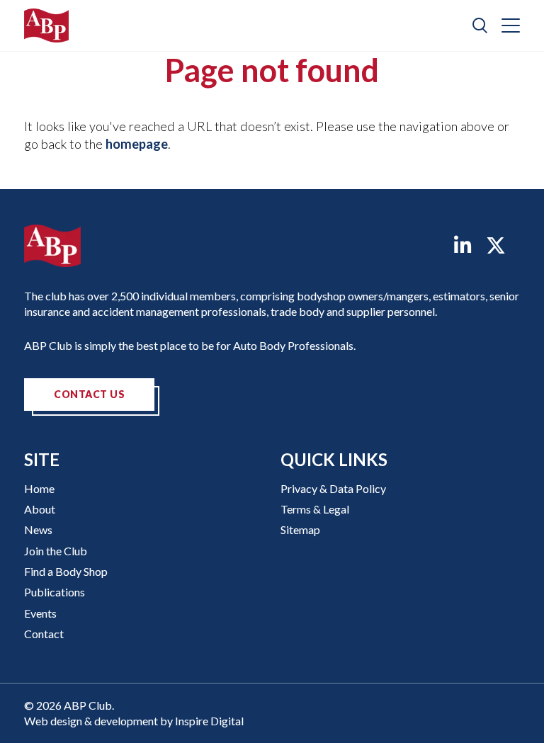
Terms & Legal (314, 509)
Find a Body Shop (66, 571)
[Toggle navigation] (511, 25)
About (39, 509)
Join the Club (55, 550)
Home (39, 488)
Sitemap (300, 529)
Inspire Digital (209, 720)
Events (40, 613)
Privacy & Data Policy (333, 488)
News (38, 529)
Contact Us (89, 394)
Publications (54, 592)
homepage (137, 144)
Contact (44, 633)
